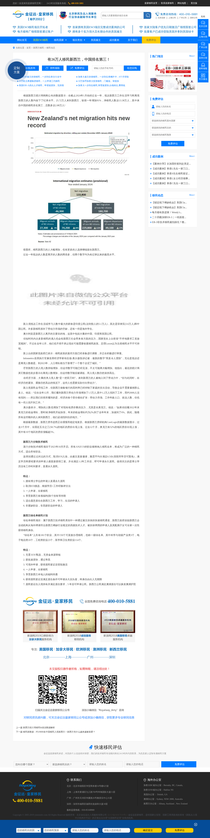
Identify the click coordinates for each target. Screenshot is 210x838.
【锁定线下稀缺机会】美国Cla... (169, 202)
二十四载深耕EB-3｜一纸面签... (169, 217)
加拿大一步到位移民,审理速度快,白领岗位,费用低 (101, 85)
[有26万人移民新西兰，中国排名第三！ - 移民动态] (33, 20)
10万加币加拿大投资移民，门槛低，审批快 (98, 81)
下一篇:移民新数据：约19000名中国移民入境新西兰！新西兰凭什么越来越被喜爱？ (55, 732)
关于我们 (133, 40)
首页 (28, 48)
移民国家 (59, 40)
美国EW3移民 (40, 40)
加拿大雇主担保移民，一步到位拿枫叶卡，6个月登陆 (103, 77)
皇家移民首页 (151, 3)
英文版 (194, 3)
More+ (192, 56)
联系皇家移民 (167, 3)
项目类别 (77, 40)
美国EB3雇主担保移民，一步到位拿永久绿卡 (40, 77)
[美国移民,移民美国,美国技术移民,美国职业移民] (173, 89)
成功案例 (114, 40)
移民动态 (50, 48)
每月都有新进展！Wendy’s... (167, 212)
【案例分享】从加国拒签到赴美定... (171, 163)
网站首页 (22, 40)
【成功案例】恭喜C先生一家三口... (171, 183)
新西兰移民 (38, 48)
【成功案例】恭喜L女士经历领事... (171, 178)
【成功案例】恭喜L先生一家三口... (171, 168)
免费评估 (151, 40)
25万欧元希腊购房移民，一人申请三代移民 (39, 81)
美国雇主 (96, 40)
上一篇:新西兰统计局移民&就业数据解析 (35, 727)
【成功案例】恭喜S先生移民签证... (171, 173)
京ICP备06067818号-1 (117, 815)
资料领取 (55, 68)
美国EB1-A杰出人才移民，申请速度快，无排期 (41, 85)
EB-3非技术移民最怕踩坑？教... (169, 222)
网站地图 (181, 3)
